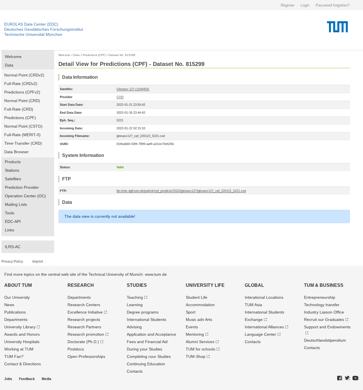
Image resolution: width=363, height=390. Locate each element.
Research (80, 285)
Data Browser (16, 152)
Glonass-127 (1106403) (133, 89)
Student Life (196, 297)
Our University (17, 297)
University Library (19, 327)
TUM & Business (323, 285)
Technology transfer (321, 304)
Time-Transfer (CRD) (23, 143)
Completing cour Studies (149, 356)
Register (287, 5)
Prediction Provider (22, 187)
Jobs (8, 379)
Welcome (13, 56)
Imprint (37, 262)
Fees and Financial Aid (147, 341)
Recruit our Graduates (324, 319)
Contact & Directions (22, 364)
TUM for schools (200, 349)
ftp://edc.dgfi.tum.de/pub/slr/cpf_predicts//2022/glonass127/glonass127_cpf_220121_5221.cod (181, 190)
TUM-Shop (195, 356)
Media (46, 379)
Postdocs (75, 349)
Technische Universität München (33, 34)
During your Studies (144, 349)
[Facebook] (339, 378)
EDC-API (13, 221)
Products (13, 161)
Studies (137, 285)
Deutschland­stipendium (325, 340)
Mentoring (195, 334)
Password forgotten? (332, 5)
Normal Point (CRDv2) (24, 75)
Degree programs (143, 312)
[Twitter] (347, 378)
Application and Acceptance (151, 334)
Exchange (254, 319)
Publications (15, 312)
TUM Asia (253, 304)
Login (305, 5)
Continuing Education (146, 364)
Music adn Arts (199, 319)
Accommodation (200, 304)
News (9, 304)
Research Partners (84, 327)
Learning (135, 304)
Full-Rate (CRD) (18, 109)
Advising (134, 327)
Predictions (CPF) (20, 117)
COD (120, 97)
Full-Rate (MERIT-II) (22, 134)
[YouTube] (356, 378)
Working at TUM (18, 349)
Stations (12, 170)
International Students (146, 319)
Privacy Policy (12, 262)
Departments (16, 319)
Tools (9, 213)
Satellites (13, 179)
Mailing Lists (16, 204)
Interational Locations (264, 297)
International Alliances (264, 327)
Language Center (260, 334)
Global (254, 285)
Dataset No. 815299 (122, 55)
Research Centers (83, 304)
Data (9, 65)
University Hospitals (21, 341)
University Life (205, 285)
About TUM (18, 285)
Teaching (135, 297)
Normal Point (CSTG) (23, 126)
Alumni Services (200, 341)
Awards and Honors (22, 334)
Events (192, 327)
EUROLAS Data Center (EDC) (31, 24)
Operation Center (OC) (25, 196)
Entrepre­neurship (319, 297)
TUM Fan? (14, 356)
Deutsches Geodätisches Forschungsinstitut (43, 29)
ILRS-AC (12, 246)
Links (9, 230)
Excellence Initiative (85, 312)
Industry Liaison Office (324, 312)
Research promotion (85, 334)
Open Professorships (86, 356)
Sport (190, 312)
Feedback (27, 379)
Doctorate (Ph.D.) (83, 341)
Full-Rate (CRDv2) (20, 83)
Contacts (135, 371)
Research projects (83, 319)
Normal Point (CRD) (22, 100)
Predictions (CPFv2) (22, 92)
